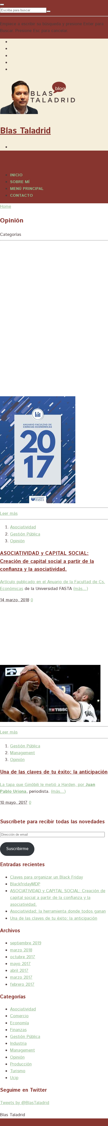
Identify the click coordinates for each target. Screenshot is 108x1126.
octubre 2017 (22, 957)
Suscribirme (17, 849)
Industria (18, 1043)
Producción (21, 1064)
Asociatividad (23, 527)
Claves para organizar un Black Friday (46, 877)
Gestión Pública (25, 534)
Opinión (17, 541)
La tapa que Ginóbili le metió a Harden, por (43, 785)
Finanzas (18, 1030)
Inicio (16, 175)
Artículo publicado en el (23, 582)
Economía (19, 1023)
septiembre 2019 (25, 943)
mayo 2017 (20, 964)
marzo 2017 (21, 977)
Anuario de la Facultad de (71, 582)
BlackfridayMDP (25, 884)
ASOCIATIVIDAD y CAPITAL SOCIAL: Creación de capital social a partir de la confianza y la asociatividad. (47, 561)
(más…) (80, 589)
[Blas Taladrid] (37, 111)
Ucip (14, 1078)
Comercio (19, 1016)
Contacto (21, 196)
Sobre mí (20, 182)
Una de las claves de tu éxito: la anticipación (53, 772)
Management (22, 753)
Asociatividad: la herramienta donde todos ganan (58, 911)
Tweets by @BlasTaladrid (24, 1103)
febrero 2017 (22, 984)
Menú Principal (26, 189)
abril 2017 (19, 971)
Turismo (17, 1071)
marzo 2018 (21, 950)
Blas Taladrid (25, 131)
